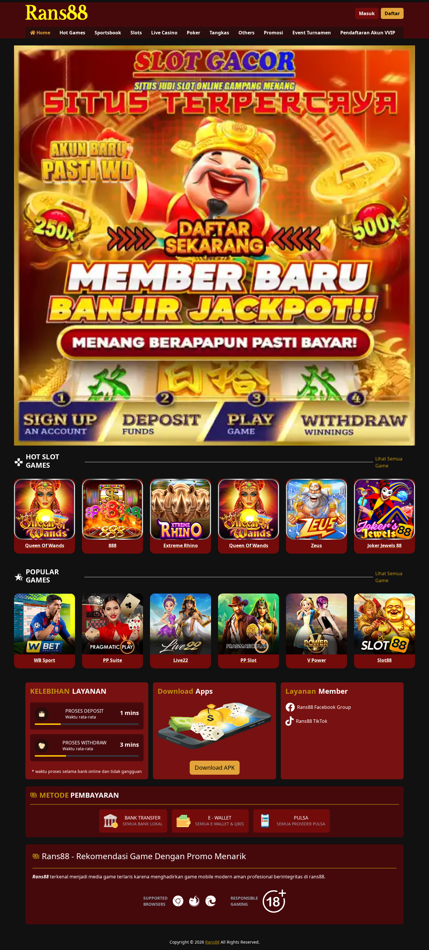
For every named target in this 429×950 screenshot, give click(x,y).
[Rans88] (61, 11)
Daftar (392, 13)
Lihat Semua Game (388, 462)
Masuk (367, 13)
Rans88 (212, 942)
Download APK (215, 767)
